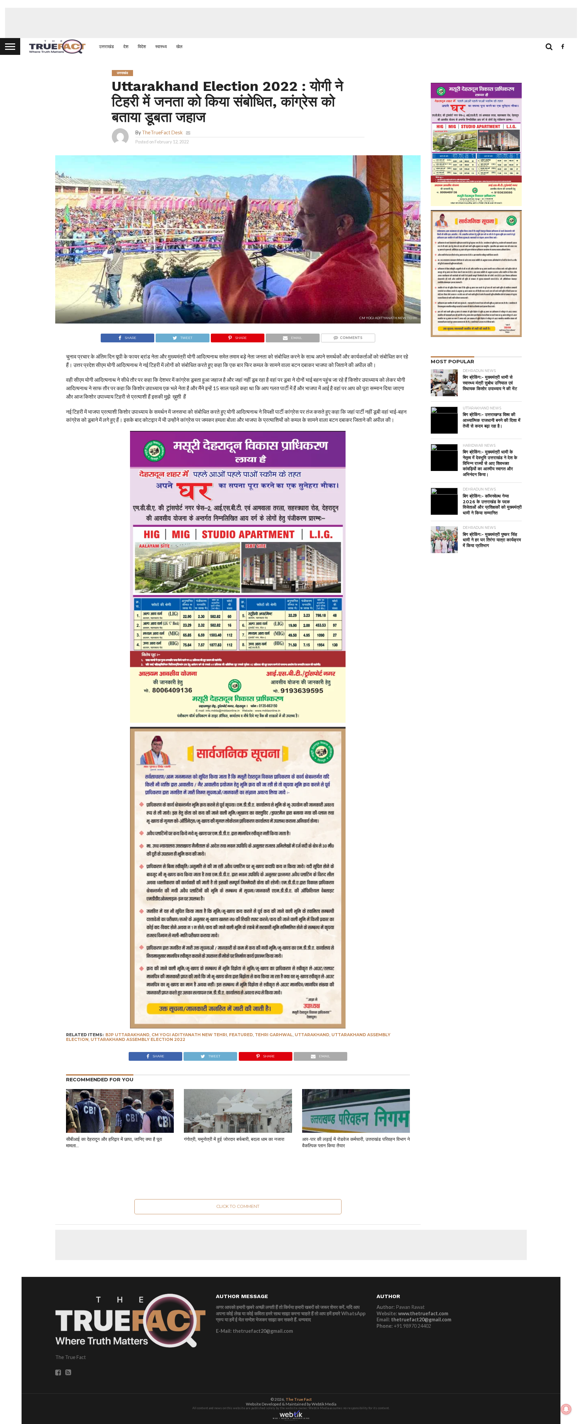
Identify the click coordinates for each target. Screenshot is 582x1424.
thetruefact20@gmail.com (421, 1319)
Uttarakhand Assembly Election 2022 (138, 1039)
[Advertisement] (291, 23)
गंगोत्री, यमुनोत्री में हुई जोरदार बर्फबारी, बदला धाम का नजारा (234, 1139)
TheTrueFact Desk (162, 132)
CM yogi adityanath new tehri (189, 1034)
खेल (179, 46)
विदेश (142, 46)
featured (241, 1034)
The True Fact (299, 1399)
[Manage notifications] (566, 1409)
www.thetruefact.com (423, 1313)
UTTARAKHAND (312, 1034)
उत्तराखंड (106, 46)
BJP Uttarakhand (127, 1034)
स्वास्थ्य (161, 46)
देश (125, 46)
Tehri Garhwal (274, 1034)
